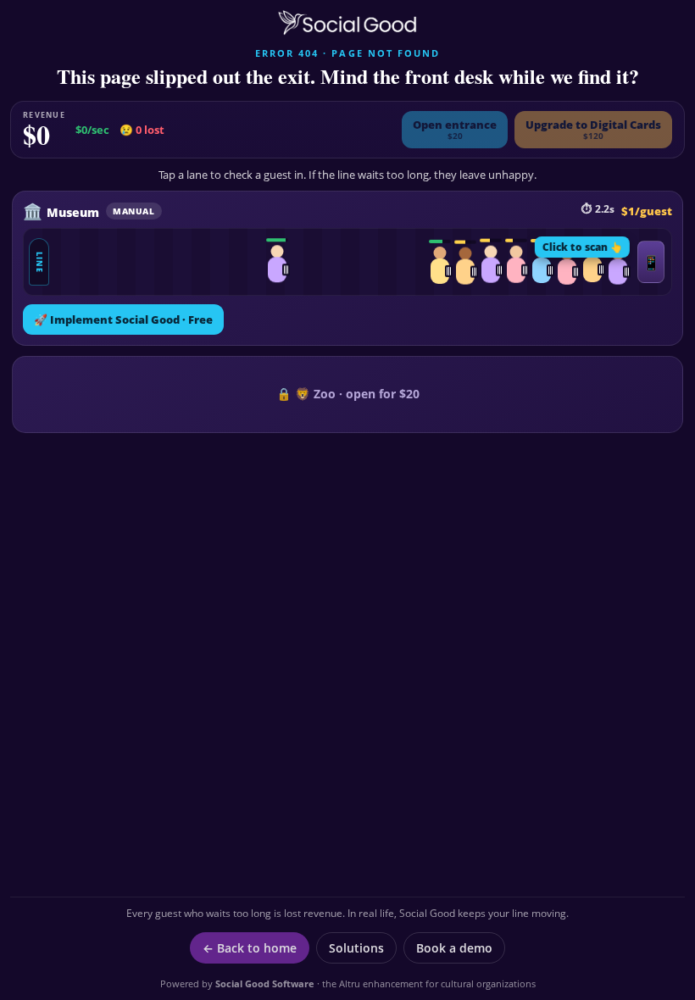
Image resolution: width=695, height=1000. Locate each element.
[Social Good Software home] (347, 23)
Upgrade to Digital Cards (593, 129)
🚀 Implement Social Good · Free (123, 319)
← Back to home (250, 948)
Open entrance (455, 129)
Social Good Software (264, 983)
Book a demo (454, 948)
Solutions (356, 948)
